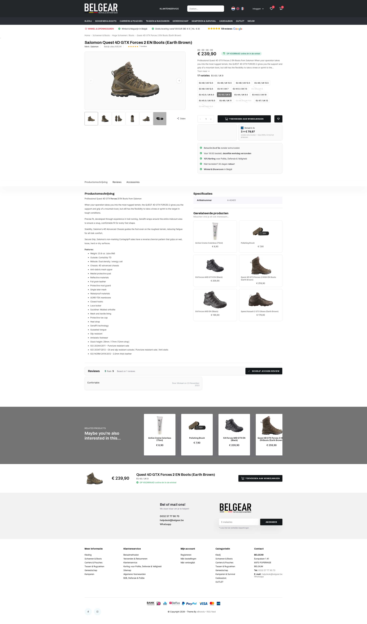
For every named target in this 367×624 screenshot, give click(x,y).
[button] (224, 28)
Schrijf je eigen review (266, 371)
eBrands (201, 611)
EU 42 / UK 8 (257, 89)
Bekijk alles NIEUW (113, 46)
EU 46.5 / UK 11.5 (243, 100)
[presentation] (91, 80)
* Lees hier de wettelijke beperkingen (234, 528)
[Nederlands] (233, 8)
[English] (237, 8)
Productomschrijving (96, 182)
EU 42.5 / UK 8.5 (206, 95)
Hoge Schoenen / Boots (123, 35)
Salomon (94, 46)
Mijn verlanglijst (188, 562)
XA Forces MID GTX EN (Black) (209, 277)
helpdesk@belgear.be (172, 520)
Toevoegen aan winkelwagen (246, 119)
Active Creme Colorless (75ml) (209, 243)
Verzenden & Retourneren (135, 558)
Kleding (88, 555)
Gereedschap (180, 21)
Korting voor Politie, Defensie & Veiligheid (142, 566)
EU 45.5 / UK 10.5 (207, 100)
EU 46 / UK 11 (225, 100)
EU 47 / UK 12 (262, 100)
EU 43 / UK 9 (224, 95)
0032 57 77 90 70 (169, 516)
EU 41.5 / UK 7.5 (240, 89)
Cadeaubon (226, 21)
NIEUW (251, 21)
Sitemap (127, 570)
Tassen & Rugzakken (157, 21)
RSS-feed (211, 611)
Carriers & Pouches (131, 21)
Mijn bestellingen (188, 558)
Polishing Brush (248, 243)
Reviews (117, 182)
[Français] (242, 8)
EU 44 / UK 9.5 (241, 95)
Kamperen (89, 574)
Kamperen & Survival (204, 21)
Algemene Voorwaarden (134, 574)
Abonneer (271, 522)
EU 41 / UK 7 (223, 89)
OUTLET (240, 21)
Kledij (88, 21)
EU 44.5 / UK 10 (259, 95)
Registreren (186, 555)
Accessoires (132, 182)
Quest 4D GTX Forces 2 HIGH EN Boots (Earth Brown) (258, 278)
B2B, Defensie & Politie (134, 578)
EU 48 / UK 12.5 (206, 83)
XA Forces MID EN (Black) (206, 311)
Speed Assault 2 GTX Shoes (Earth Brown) (260, 311)
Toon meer (202, 71)
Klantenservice (130, 562)
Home (87, 35)
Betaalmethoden (131, 555)
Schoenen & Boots (106, 21)
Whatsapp (165, 524)
